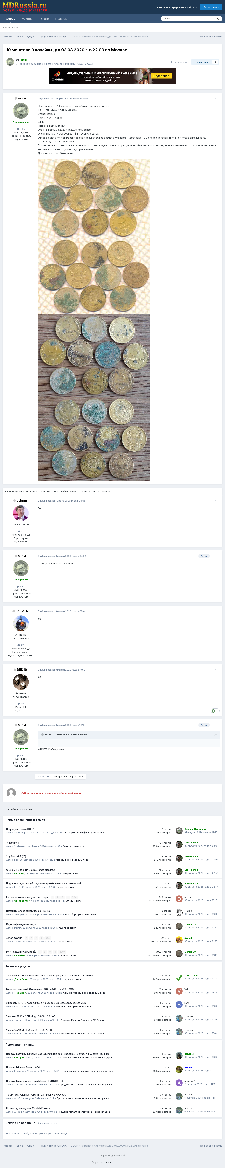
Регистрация (211, 7)
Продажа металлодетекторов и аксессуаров (86, 1057)
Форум (11, 18)
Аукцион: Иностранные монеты (73, 1006)
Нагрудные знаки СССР (20, 829)
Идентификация (67, 887)
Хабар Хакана (14, 938)
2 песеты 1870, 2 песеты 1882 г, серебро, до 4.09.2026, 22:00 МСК (46, 1002)
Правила (61, 18)
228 (61, 951)
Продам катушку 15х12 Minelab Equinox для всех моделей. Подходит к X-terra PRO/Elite (57, 1053)
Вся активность (12, 27)
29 (73, 897)
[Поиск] (218, 18)
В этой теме (203, 18)
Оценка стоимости (73, 846)
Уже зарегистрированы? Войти (176, 7)
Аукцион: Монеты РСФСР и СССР (74, 63)
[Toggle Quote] (42, 734)
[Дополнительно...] (216, 98)
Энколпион (12, 842)
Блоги (45, 18)
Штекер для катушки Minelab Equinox (28, 1108)
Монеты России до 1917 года (72, 859)
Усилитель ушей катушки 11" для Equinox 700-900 (36, 1094)
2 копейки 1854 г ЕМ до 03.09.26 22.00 (29, 1030)
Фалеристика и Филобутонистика (84, 832)
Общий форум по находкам (80, 914)
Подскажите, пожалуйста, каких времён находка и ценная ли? (43, 883)
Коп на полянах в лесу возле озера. (27, 897)
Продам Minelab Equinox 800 (23, 1067)
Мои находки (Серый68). (21, 951)
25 (47, 938)
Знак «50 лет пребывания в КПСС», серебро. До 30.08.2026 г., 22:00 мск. (49, 975)
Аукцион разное (74, 979)
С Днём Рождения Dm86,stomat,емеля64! (31, 870)
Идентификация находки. (21, 924)
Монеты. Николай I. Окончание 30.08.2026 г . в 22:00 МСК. (40, 989)
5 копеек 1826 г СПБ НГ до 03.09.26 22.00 (30, 1016)
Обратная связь (102, 1162)
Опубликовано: (63, 98)
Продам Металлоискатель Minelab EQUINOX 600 (35, 1081)
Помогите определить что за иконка (28, 910)
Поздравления (70, 873)
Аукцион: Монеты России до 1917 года (84, 992)
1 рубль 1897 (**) (16, 856)
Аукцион (28, 18)
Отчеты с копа (73, 900)
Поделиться (179, 61)
